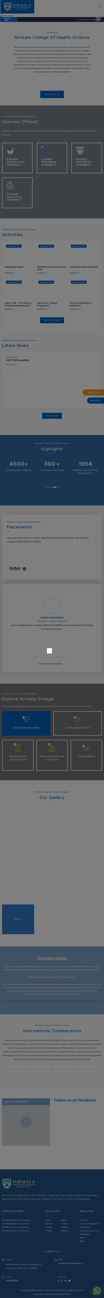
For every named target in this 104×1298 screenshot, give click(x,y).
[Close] (49, 651)
